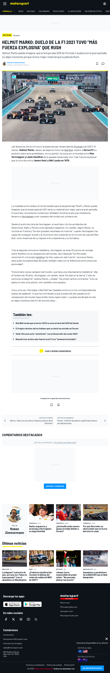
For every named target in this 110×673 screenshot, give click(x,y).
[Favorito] (97, 63)
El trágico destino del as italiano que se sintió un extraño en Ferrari (47, 328)
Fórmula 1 (79, 146)
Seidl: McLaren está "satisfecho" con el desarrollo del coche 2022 (47, 333)
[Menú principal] (5, 4)
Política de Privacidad (73, 665)
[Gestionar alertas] (58, 404)
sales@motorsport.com (13, 647)
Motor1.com (65, 602)
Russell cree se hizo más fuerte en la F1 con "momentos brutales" (46, 339)
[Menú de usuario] (104, 3)
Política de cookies (54, 665)
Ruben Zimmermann (16, 62)
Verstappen (28, 216)
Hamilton (40, 257)
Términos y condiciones (35, 665)
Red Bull (68, 149)
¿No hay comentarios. (55, 442)
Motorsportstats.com (69, 615)
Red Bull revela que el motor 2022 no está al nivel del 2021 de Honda (47, 323)
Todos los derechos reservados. (67, 669)
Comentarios (8, 635)
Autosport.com (66, 611)
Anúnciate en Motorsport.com (15, 639)
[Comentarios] (104, 63)
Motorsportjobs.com (68, 607)
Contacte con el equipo (12, 643)
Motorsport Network (43, 669)
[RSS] (36, 619)
